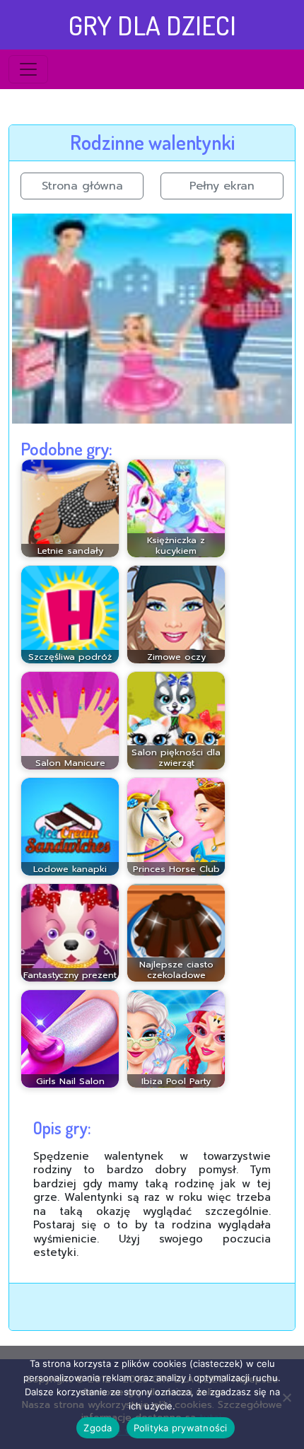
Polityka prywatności (181, 1427)
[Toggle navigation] (28, 69)
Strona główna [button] (82, 186)
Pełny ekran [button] (222, 186)
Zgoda (97, 1427)
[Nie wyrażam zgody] (286, 1397)
